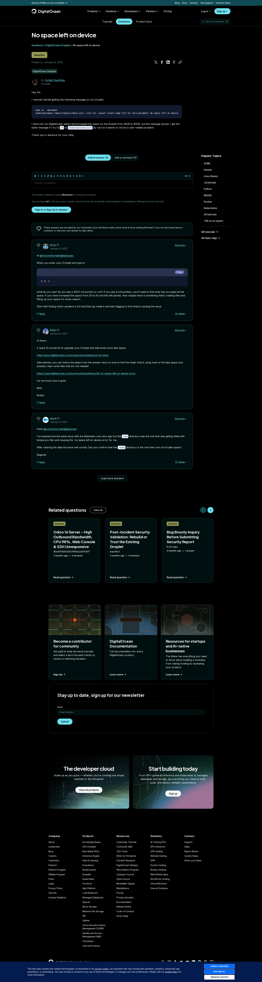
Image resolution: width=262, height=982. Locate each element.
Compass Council (125, 874)
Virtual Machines (158, 883)
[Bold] (35, 176)
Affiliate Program (57, 874)
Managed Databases (92, 897)
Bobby (53, 330)
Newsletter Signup (125, 883)
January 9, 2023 (58, 248)
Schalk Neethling (55, 80)
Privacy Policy (56, 888)
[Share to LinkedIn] (168, 62)
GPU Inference (157, 846)
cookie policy (171, 971)
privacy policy (102, 968)
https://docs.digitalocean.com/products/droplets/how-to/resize (73, 355)
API (84, 916)
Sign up (221, 11)
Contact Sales (223, 3)
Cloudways (88, 941)
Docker (208, 201)
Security (53, 892)
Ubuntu (208, 169)
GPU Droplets (89, 846)
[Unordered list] (67, 176)
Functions (87, 883)
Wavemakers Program (127, 869)
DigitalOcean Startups (127, 865)
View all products (89, 789)
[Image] (51, 176)
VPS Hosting (156, 851)
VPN (152, 860)
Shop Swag (122, 916)
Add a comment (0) (125, 157)
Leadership (54, 846)
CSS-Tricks (122, 851)
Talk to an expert (213, 220)
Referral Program (57, 869)
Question (39, 54)
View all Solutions (159, 888)
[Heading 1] (57, 176)
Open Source (123, 879)
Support (188, 842)
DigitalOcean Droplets (58, 45)
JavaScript (210, 182)
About (51, 842)
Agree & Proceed (219, 966)
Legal (51, 883)
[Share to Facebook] (162, 62)
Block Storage (89, 906)
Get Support (206, 3)
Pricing (119, 892)
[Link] (48, 176)
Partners (53, 865)
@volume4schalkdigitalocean (56, 255)
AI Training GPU (158, 842)
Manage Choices (219, 977)
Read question (62, 577)
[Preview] (186, 176)
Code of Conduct (125, 911)
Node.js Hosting (158, 869)
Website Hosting (158, 856)
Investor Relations (57, 897)
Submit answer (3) (98, 157)
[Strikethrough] (45, 176)
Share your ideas (193, 860)
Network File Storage (93, 911)
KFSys (53, 245)
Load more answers (112, 478)
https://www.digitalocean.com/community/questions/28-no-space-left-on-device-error (86, 373)
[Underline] (41, 176)
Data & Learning (90, 860)
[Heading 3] (64, 176)
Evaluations (88, 865)
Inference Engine (91, 856)
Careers (194, 3)
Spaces (86, 902)
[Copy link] (180, 62)
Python (208, 188)
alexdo (53, 418)
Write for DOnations (126, 856)
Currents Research (125, 860)
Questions (124, 21)
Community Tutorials (126, 842)
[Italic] (38, 176)
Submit (65, 721)
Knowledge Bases (91, 842)
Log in (204, 11)
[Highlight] (54, 176)
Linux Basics (211, 176)
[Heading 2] (61, 176)
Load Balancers (90, 892)
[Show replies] (187, 314)
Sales (187, 846)
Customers (54, 860)
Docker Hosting (158, 865)
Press (51, 879)
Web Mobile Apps (159, 874)
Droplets (86, 874)
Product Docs (144, 21)
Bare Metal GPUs (90, 851)
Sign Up (57, 674)
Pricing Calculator (125, 897)
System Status (191, 856)
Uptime (85, 920)
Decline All (219, 971)
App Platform (88, 888)
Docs (184, 3)
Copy (179, 272)
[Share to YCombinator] (174, 62)
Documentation (123, 902)
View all (98, 510)
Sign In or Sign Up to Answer (51, 209)
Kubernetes (210, 208)
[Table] (80, 176)
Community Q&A (124, 846)
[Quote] (73, 176)
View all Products (91, 945)
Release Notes (123, 906)
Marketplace (122, 888)
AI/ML (207, 163)
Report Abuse (191, 851)
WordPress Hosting (160, 879)
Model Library (89, 869)
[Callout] (77, 176)
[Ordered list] (70, 176)
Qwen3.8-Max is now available (48, 3)
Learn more (116, 674)
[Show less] (187, 245)
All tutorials (210, 214)
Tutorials (107, 21)
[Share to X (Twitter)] (156, 62)
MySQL (208, 195)
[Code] (83, 176)
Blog (177, 3)
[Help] (189, 176)
